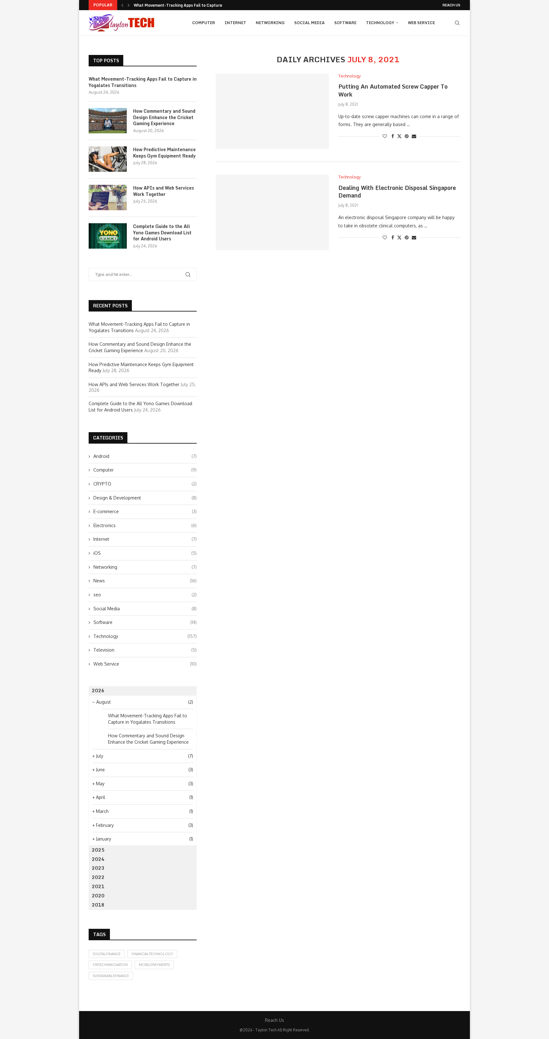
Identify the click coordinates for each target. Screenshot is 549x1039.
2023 (98, 868)
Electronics (145, 525)
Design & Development (145, 497)
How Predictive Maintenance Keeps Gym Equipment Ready (164, 152)
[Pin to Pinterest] (407, 136)
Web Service (421, 23)
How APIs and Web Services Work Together (163, 191)
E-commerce (145, 511)
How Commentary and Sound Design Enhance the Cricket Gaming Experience (164, 117)
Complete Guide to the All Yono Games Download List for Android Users (162, 232)
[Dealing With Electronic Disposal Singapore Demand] (272, 212)
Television (145, 650)
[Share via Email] (414, 136)
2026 (98, 690)
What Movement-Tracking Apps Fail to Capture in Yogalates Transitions (143, 82)
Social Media (309, 23)
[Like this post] (385, 136)
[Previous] (122, 5)
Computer (203, 23)
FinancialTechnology (152, 954)
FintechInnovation (110, 964)
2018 (98, 904)
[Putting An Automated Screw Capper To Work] (272, 111)
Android (145, 456)
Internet (235, 23)
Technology (380, 23)
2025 (98, 850)
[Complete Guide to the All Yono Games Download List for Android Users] (108, 236)
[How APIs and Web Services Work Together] (108, 197)
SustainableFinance (111, 976)
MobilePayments (154, 964)
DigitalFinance (106, 954)
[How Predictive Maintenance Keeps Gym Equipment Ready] (108, 159)
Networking (270, 23)
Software (345, 23)
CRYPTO (145, 483)
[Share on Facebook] (392, 136)
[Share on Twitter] (399, 136)
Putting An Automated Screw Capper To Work (393, 90)
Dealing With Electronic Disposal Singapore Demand (397, 191)
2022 (98, 877)
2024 (98, 859)
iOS (145, 553)
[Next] (128, 5)
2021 (98, 886)
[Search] (457, 23)
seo (145, 594)
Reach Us (451, 5)
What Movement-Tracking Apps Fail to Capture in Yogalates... (192, 5)
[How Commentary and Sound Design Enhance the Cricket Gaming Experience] (108, 120)
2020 (98, 895)
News (145, 580)
